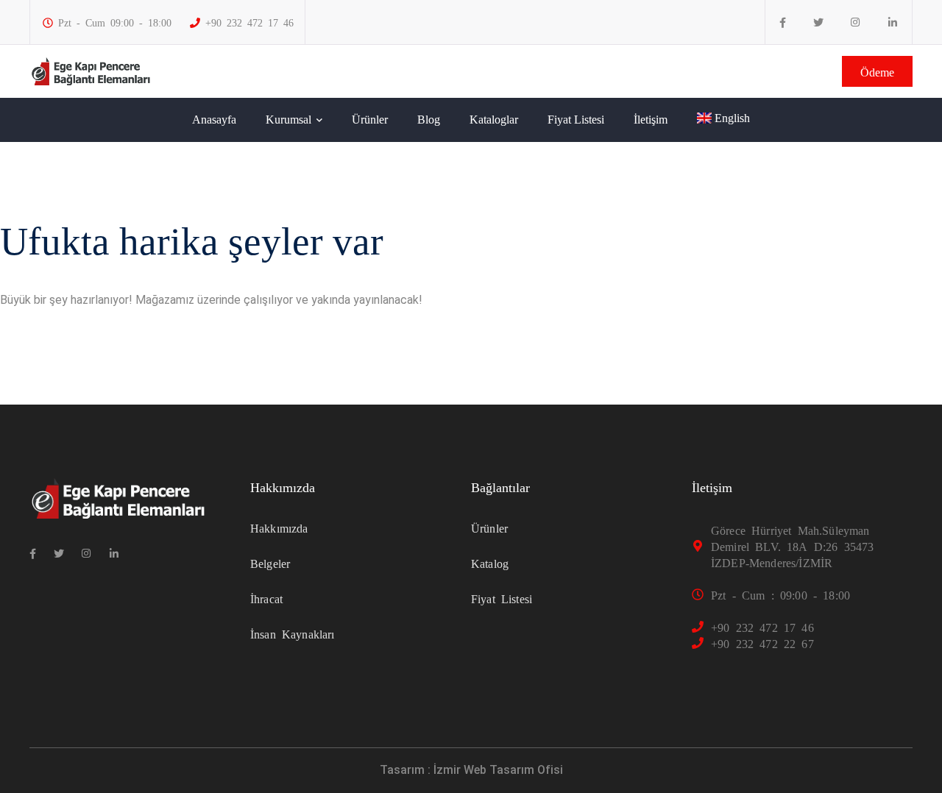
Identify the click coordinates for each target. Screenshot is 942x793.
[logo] (90, 70)
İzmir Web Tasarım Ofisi (498, 770)
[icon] (782, 22)
